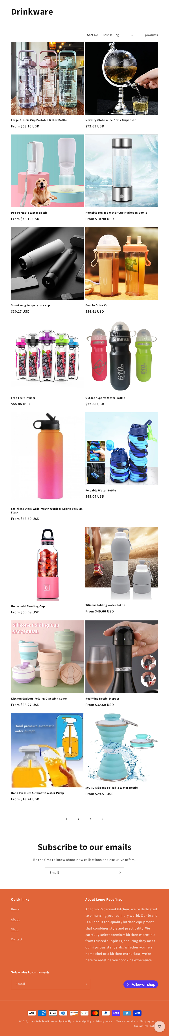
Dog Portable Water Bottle (29, 213)
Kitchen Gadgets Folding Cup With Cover (39, 698)
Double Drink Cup (97, 305)
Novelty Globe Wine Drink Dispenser (110, 120)
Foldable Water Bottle (100, 490)
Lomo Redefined (38, 1021)
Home (15, 909)
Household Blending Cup (28, 606)
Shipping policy (149, 1021)
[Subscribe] (119, 873)
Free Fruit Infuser (23, 398)
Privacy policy (104, 1021)
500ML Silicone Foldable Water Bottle (111, 788)
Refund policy (83, 1021)
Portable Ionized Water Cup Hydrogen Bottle (116, 213)
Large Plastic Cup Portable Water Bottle (39, 120)
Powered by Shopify (59, 1021)
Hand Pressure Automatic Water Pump (37, 793)
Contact (16, 939)
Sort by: (92, 35)
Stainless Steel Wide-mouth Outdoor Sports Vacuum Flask (47, 510)
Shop (14, 929)
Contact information (146, 1025)
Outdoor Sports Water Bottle (105, 398)
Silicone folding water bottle (105, 605)
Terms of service (126, 1021)
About (15, 919)
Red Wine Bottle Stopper (102, 698)
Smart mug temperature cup (30, 305)
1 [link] (67, 819)
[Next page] (102, 819)
